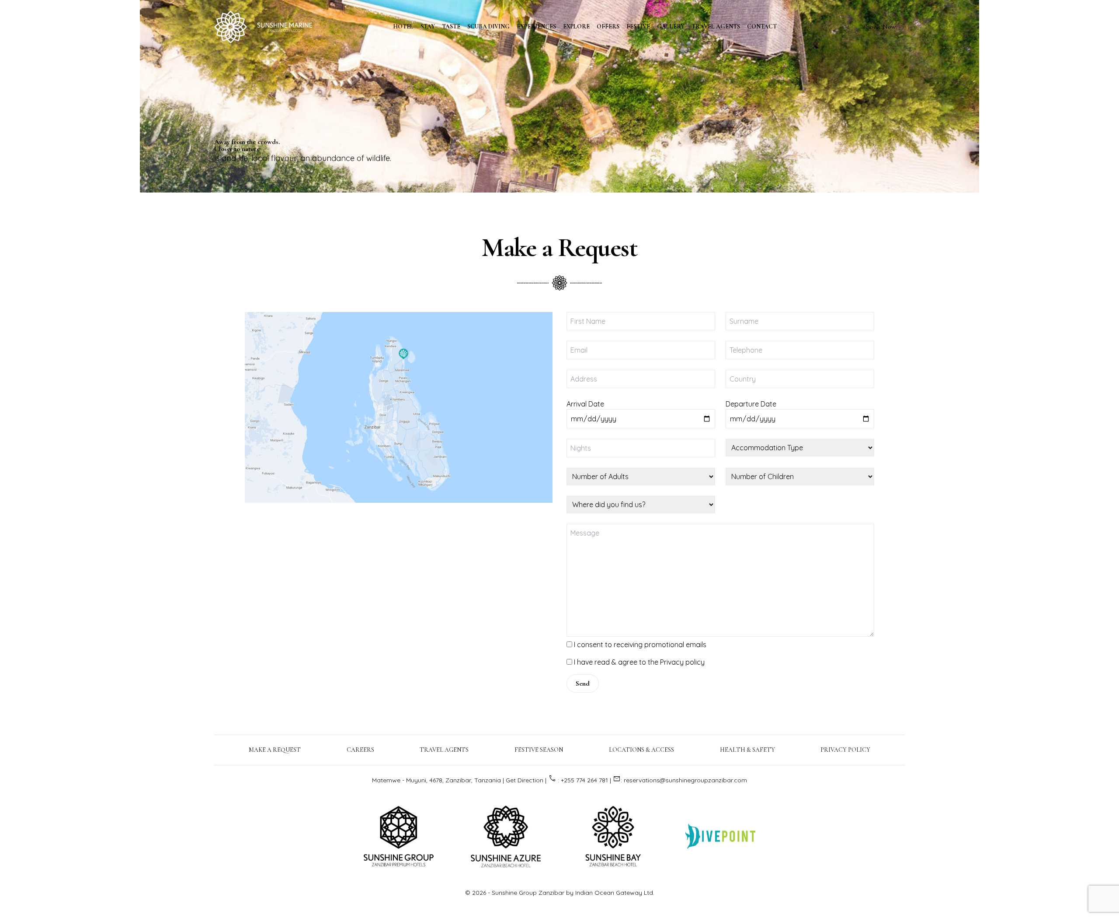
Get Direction (524, 780)
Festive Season (538, 749)
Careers (360, 749)
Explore (576, 26)
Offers (608, 26)
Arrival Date (585, 403)
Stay (427, 26)
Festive (638, 26)
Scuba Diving (488, 26)
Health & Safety (747, 749)
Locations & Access (641, 749)
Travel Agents (716, 26)
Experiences (536, 26)
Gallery (671, 26)
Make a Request (559, 247)
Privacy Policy (845, 749)
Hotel (403, 26)
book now (881, 26)
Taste (451, 26)
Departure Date (751, 403)
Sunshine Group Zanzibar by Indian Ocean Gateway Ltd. (573, 893)
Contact (762, 26)
